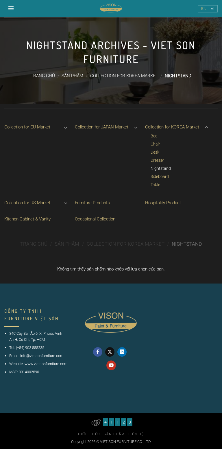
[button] (11, 8)
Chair (155, 144)
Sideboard (160, 176)
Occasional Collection (95, 219)
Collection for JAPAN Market (101, 127)
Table (155, 184)
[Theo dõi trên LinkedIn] (122, 352)
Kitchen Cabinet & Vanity (27, 219)
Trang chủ (43, 75)
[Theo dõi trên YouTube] (111, 365)
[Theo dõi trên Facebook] (98, 352)
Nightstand (161, 168)
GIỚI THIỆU (89, 434)
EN (203, 8)
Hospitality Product (163, 202)
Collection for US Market (27, 202)
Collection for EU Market (27, 127)
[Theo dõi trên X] (110, 352)
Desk (155, 152)
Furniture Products (92, 202)
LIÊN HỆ (136, 434)
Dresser (157, 160)
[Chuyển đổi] (65, 127)
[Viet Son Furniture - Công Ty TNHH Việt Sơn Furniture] (111, 8)
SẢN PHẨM (72, 75)
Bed (154, 136)
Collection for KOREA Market (124, 75)
